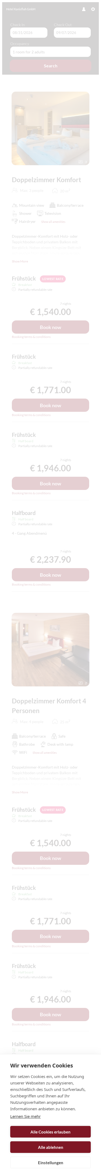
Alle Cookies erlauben (50, 1131)
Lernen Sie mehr (25, 1116)
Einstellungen (50, 1162)
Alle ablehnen (50, 1147)
